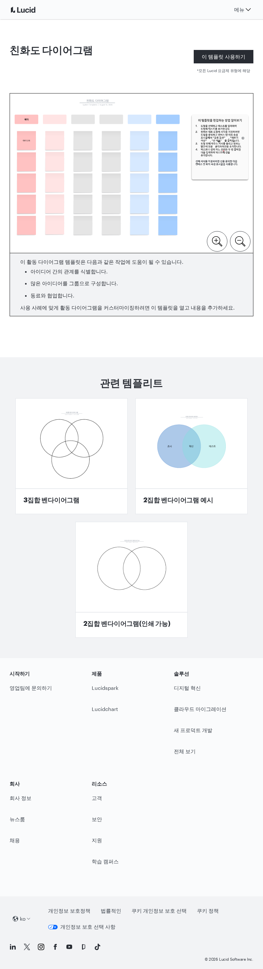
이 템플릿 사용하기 (223, 56)
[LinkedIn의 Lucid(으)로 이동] (13, 947)
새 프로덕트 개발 (193, 730)
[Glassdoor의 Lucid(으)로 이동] (83, 947)
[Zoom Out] (240, 240)
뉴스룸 (17, 819)
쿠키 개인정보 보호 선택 (159, 911)
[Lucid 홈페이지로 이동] (31, 9)
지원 (97, 840)
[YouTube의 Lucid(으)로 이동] (69, 947)
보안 (97, 819)
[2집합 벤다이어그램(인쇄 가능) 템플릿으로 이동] (131, 579)
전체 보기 (185, 751)
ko (23, 919)
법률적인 (111, 911)
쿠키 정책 (208, 911)
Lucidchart (105, 709)
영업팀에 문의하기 (31, 688)
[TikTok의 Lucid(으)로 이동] (97, 947)
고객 (97, 798)
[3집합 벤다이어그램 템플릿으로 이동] (71, 456)
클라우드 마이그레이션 (200, 709)
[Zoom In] (217, 240)
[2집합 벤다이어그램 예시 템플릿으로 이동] (191, 456)
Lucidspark (105, 688)
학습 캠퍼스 (105, 861)
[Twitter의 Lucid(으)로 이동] (27, 947)
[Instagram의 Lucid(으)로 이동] (41, 947)
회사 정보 (20, 798)
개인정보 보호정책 (69, 911)
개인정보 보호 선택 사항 (87, 927)
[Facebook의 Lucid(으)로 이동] (55, 947)
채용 (15, 840)
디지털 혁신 (187, 688)
